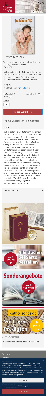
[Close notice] (43, 360)
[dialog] (23, 377)
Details (6, 127)
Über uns (6, 354)
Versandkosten (24, 88)
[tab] (23, 127)
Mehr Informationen (11, 190)
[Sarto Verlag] (7, 6)
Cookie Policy (16, 370)
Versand (5, 357)
